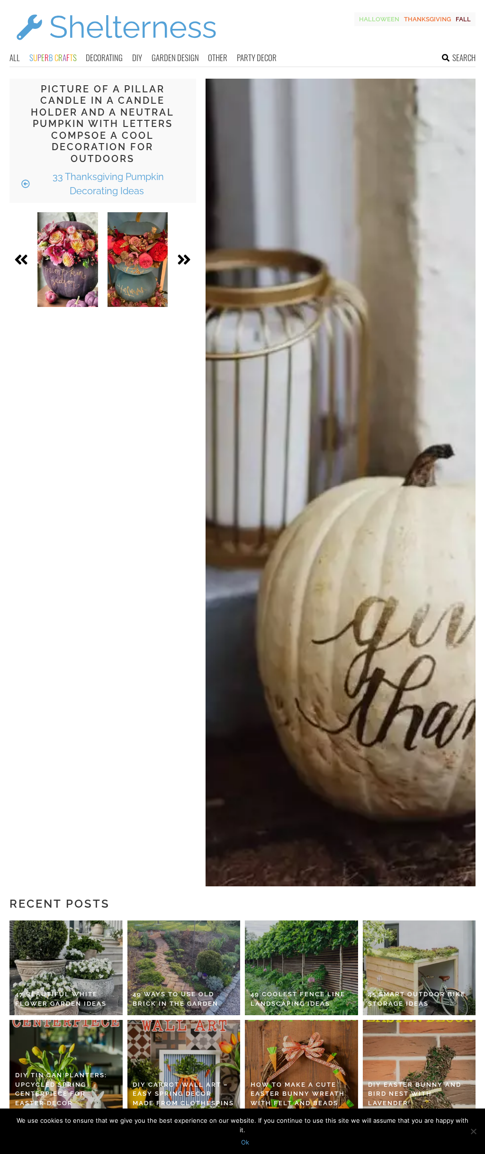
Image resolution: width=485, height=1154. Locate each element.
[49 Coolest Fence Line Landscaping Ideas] (301, 967)
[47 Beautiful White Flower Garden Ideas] (66, 967)
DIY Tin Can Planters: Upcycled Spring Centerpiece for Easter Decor (61, 1089)
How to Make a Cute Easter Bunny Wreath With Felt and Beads (298, 1094)
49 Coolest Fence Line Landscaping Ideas (298, 999)
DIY (137, 57)
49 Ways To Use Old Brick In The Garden (175, 999)
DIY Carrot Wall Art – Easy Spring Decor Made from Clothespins (183, 1094)
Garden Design (175, 57)
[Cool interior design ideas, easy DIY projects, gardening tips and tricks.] (116, 45)
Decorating (104, 57)
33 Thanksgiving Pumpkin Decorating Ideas (107, 184)
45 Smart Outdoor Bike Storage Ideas (417, 999)
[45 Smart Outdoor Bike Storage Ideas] (419, 967)
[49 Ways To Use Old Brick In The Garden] (184, 967)
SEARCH (464, 57)
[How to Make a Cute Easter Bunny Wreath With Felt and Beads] (301, 1067)
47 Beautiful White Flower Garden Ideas (61, 999)
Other (217, 57)
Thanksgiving (427, 19)
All (14, 57)
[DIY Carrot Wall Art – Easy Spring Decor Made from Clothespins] (184, 1067)
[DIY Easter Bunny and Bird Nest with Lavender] (419, 1067)
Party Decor (257, 57)
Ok (245, 1142)
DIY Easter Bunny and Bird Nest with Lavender (414, 1094)
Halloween (379, 19)
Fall (463, 19)
